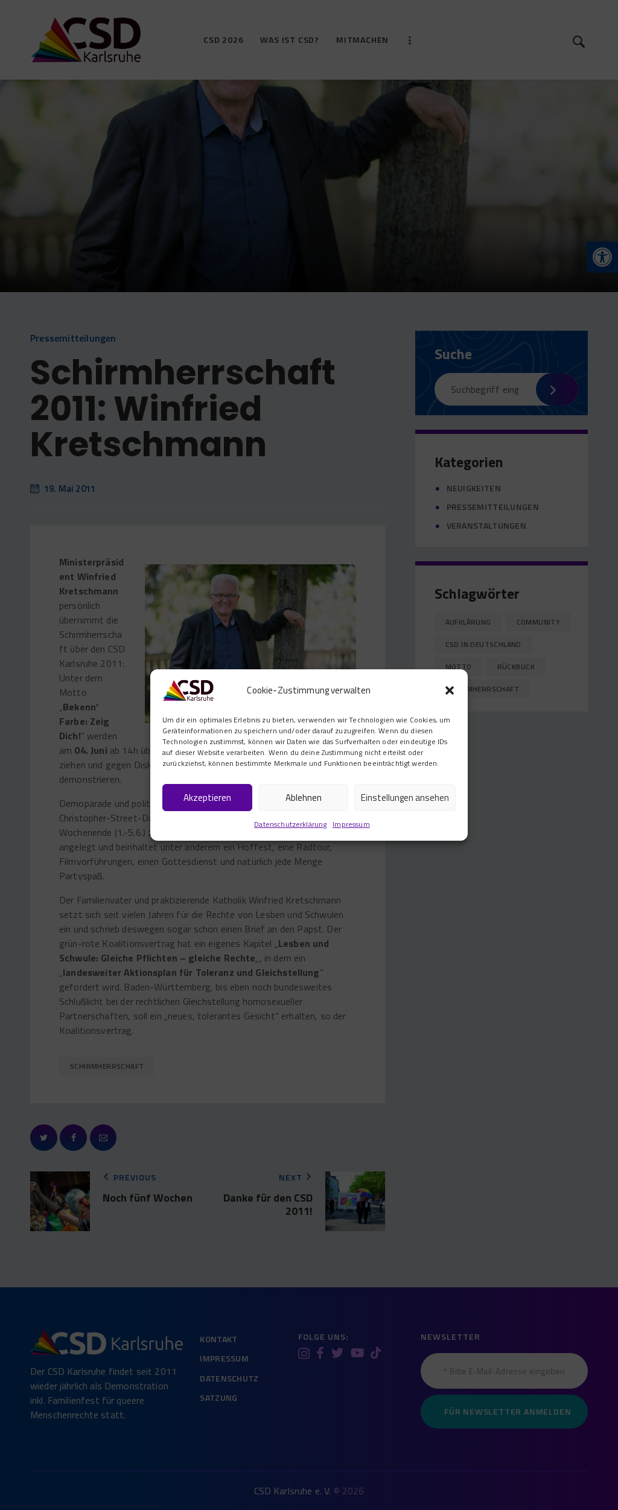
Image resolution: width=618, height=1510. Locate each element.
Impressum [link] (351, 824)
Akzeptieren (207, 797)
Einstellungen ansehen (405, 797)
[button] (450, 690)
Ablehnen (303, 797)
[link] (188, 688)
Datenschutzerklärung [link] (290, 824)
